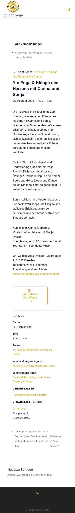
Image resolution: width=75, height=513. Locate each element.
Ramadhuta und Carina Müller (29, 394)
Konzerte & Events (23, 365)
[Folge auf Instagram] (37, 501)
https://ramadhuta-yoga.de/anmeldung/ (36, 274)
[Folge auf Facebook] (28, 501)
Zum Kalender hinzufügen (30, 295)
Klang (32, 377)
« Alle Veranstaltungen (28, 44)
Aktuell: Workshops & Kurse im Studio (30, 474)
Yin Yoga (27, 381)
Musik (39, 377)
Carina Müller (20, 377)
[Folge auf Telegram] (47, 501)
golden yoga (19, 408)
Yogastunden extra (45, 365)
